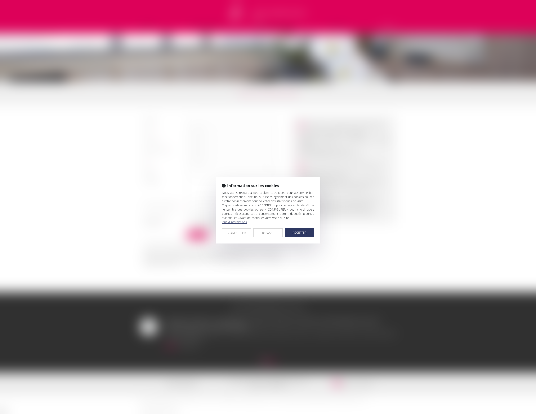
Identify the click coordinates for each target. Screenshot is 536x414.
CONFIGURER (237, 233)
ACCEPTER (299, 232)
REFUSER (268, 233)
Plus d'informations (234, 222)
